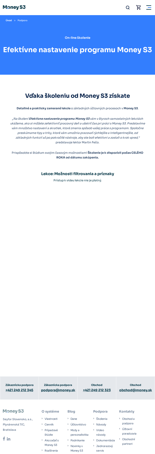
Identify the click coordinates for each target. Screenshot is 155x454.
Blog (71, 412)
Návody (101, 424)
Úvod (9, 20)
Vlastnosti (51, 419)
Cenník (49, 424)
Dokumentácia (105, 440)
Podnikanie (78, 440)
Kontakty (126, 412)
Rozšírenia (51, 450)
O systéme (50, 412)
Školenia (101, 419)
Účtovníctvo (78, 424)
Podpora (22, 20)
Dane (74, 419)
